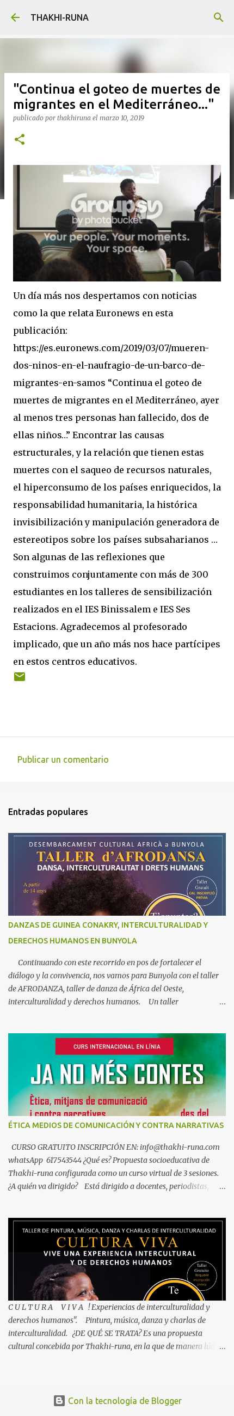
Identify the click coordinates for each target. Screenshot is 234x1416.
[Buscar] (218, 17)
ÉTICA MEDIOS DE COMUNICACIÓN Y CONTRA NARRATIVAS (116, 1125)
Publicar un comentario (63, 759)
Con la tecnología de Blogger (124, 1401)
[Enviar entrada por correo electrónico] (19, 680)
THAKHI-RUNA (59, 17)
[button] (19, 140)
